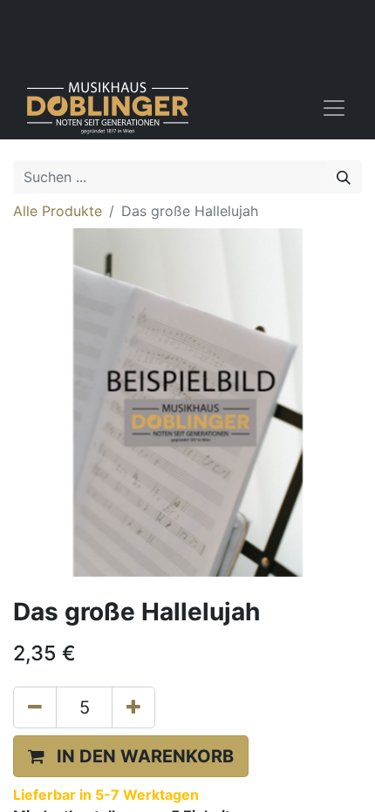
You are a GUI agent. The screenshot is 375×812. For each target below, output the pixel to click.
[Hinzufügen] (133, 707)
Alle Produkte (57, 211)
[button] (131, 756)
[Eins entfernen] (35, 707)
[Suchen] (343, 176)
